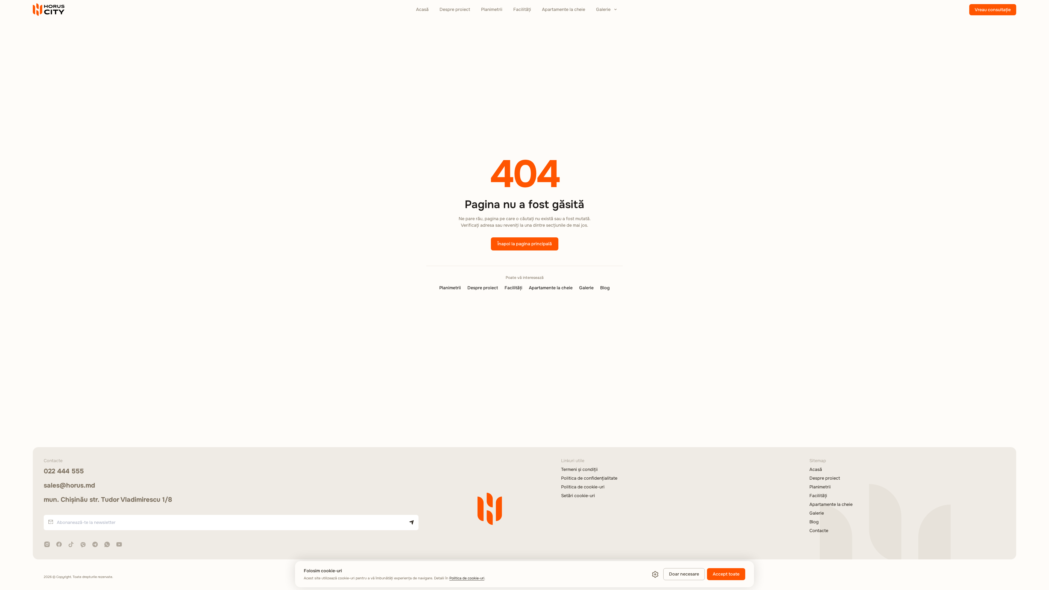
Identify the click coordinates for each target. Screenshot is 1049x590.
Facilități (522, 9)
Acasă (422, 9)
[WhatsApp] (107, 544)
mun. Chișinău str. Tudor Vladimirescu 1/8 (108, 499)
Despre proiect (455, 9)
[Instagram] (47, 544)
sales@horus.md (69, 485)
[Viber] (83, 545)
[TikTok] (71, 544)
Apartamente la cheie (563, 9)
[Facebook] (59, 544)
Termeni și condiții (579, 469)
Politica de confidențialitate (589, 478)
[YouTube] (119, 544)
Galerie (603, 9)
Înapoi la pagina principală (524, 244)
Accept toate (726, 574)
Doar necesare (684, 574)
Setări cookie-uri (578, 495)
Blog (605, 288)
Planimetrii (491, 9)
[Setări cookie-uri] (655, 574)
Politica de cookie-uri (583, 487)
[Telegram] (95, 544)
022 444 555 (64, 471)
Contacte (818, 530)
